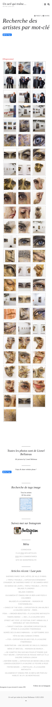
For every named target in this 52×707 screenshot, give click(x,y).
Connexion (26, 550)
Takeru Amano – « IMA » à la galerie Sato (26, 617)
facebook (20, 690)
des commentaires (26, 556)
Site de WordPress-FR (26, 560)
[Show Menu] (44, 4)
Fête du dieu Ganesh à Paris (26, 636)
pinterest (24, 690)
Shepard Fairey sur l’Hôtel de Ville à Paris (26, 576)
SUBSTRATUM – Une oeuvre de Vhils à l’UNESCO (26, 645)
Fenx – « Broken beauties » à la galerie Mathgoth (26, 613)
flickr (31, 690)
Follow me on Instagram (41, 686)
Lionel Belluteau (28, 697)
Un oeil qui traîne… (14, 3)
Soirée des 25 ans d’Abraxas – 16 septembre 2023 (26, 632)
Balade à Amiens (26, 592)
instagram (27, 690)
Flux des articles (26, 553)
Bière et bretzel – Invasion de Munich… (26, 649)
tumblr (35, 690)
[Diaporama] (8, 59)
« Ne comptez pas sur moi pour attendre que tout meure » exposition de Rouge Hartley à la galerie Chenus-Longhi (26, 654)
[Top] (26, 700)
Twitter (17, 690)
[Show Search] (48, 4)
